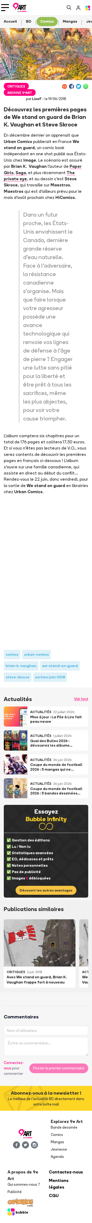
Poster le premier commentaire (58, 1068)
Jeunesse (59, 1149)
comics (12, 654)
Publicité (15, 1191)
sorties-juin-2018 (50, 677)
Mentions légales (59, 1184)
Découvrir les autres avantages (46, 890)
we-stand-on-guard (60, 666)
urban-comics (36, 654)
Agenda (57, 1156)
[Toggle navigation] (5, 7)
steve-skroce (17, 677)
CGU (54, 1195)
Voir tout (81, 699)
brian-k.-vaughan (21, 666)
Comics (57, 1134)
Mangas (57, 1142)
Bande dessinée (64, 1127)
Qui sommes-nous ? (24, 1184)
